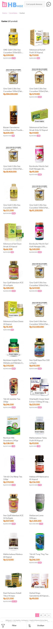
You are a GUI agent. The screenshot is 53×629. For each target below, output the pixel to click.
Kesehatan (13, 13)
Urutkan (40, 625)
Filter (14, 625)
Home (4, 13)
